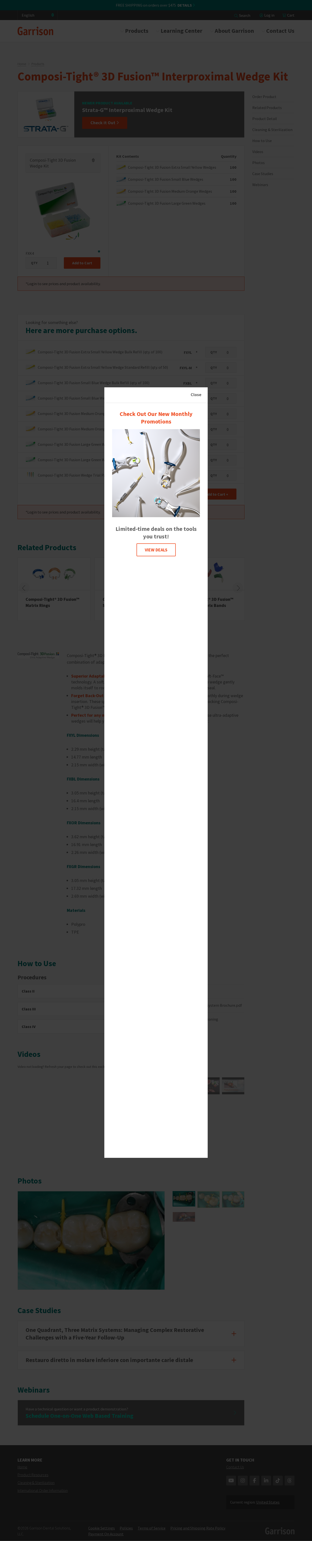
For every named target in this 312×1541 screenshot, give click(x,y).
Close (196, 394)
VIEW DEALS (156, 550)
